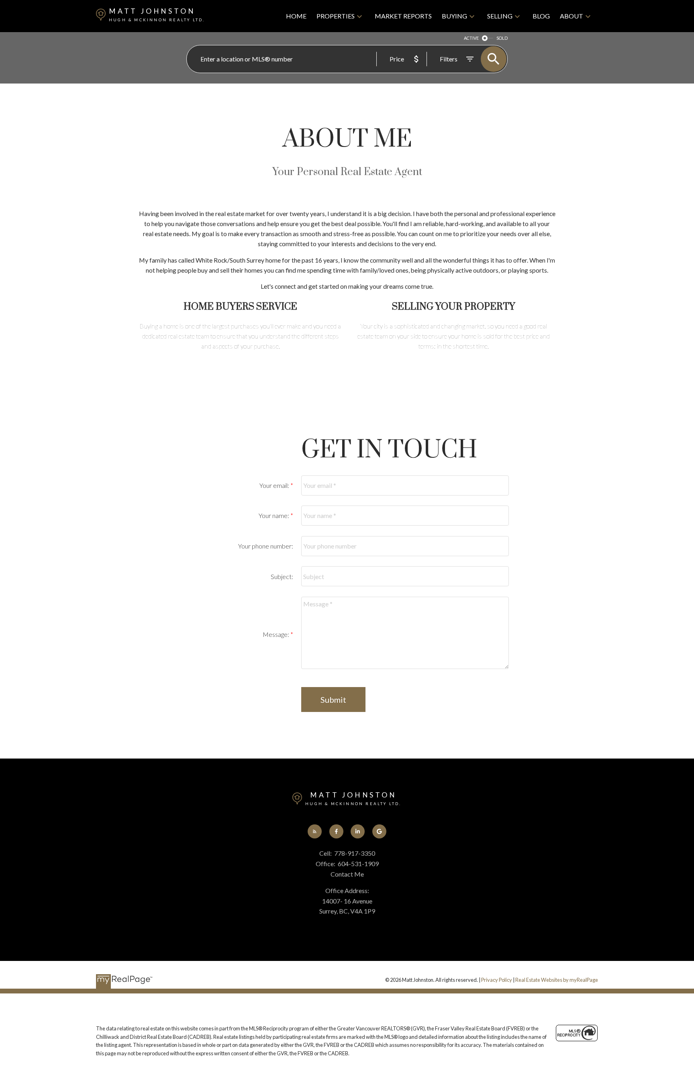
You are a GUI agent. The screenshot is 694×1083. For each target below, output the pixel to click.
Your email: (274, 485)
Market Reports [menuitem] (403, 16)
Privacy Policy (496, 980)
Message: (276, 634)
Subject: (282, 576)
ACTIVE (471, 38)
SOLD (502, 38)
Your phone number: (265, 546)
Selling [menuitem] (499, 16)
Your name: (274, 515)
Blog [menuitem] (541, 16)
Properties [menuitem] (335, 16)
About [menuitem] (571, 16)
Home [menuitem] (296, 16)
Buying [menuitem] (454, 16)
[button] (315, 831)
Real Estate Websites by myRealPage (556, 980)
